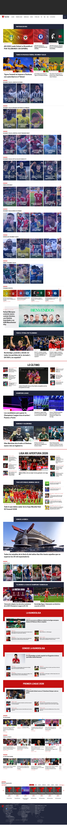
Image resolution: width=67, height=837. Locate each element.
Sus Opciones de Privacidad (12, 808)
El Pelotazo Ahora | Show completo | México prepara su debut (9, 767)
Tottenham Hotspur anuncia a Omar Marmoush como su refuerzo (22, 710)
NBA (44, 16)
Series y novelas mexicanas (39, 808)
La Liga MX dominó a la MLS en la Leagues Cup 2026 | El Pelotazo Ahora (37, 728)
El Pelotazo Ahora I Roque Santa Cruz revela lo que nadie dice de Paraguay (23, 767)
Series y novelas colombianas (40, 807)
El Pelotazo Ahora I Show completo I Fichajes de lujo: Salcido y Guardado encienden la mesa (51, 767)
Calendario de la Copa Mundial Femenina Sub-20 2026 (55, 483)
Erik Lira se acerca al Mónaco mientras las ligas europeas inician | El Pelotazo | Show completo (42, 621)
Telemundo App (37, 813)
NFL (41, 16)
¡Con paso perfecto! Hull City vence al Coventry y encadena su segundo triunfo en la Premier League (49, 703)
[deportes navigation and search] (65, 17)
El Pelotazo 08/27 (23, 727)
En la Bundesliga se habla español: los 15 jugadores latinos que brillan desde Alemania (42, 656)
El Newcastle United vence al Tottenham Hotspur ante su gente (42, 691)
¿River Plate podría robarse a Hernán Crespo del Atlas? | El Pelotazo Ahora (50, 728)
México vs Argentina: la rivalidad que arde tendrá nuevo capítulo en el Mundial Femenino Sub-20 (56, 507)
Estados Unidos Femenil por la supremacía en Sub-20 (55, 489)
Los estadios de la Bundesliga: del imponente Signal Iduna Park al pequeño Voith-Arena (21, 668)
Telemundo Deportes (25, 816)
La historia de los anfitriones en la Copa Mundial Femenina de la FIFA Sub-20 (56, 496)
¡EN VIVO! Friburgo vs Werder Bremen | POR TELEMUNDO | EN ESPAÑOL (37, 299)
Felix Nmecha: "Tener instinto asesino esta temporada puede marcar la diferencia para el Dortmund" (21, 639)
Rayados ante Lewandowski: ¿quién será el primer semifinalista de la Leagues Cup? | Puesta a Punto (51, 748)
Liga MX (12, 16)
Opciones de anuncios (9, 805)
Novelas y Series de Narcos (39, 810)
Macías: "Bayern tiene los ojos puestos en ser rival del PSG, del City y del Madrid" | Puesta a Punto (50, 639)
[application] (33, 375)
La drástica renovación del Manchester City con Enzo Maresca (49, 710)
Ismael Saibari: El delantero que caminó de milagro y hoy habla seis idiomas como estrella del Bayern (22, 674)
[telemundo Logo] (3, 806)
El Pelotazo (52, 16)
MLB (48, 16)
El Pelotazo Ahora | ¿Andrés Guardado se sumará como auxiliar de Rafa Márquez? (37, 767)
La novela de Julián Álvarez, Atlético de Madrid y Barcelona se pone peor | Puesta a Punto (9, 748)
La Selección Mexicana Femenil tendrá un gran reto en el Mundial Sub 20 (56, 502)
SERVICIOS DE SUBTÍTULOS (25, 807)
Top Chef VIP (24, 810)
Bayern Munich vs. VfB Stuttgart (46, 631)
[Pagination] (60, 211)
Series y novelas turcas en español (41, 805)
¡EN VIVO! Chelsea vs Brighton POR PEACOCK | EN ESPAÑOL (23, 298)
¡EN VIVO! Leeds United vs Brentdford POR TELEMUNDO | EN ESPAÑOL (9, 299)
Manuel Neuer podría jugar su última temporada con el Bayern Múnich (50, 674)
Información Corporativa (10, 816)
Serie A (31, 16)
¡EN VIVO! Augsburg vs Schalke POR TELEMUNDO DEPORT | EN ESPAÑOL (51, 299)
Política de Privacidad (9, 807)
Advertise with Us (24, 805)
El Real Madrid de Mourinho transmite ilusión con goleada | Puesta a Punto (22, 748)
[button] (34, 376)
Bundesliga (26, 16)
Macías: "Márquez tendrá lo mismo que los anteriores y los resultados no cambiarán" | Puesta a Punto (37, 748)
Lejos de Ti (23, 813)
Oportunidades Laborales (25, 808)
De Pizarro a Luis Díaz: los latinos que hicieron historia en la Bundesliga (50, 668)
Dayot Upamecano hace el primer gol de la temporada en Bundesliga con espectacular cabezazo (22, 632)
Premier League (19, 16)
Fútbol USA (37, 16)
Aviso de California (9, 810)
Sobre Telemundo (8, 813)
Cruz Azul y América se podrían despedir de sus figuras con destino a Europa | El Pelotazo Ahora (9, 729)
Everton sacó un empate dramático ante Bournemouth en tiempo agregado (22, 703)
